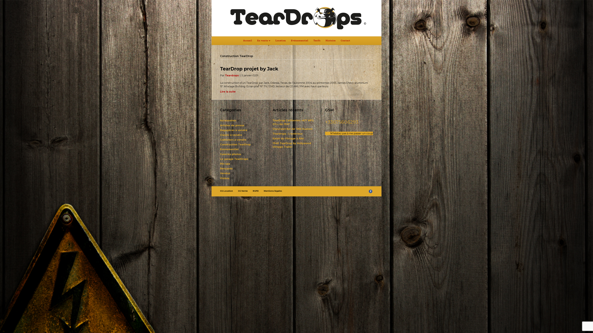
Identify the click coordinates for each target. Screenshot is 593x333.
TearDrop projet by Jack (249, 69)
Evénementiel (299, 40)
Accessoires (228, 120)
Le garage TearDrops (234, 159)
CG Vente (243, 191)
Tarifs (316, 40)
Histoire (331, 40)
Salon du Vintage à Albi (288, 138)
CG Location (226, 191)
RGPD (256, 191)
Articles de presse (232, 125)
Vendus (225, 173)
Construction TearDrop (235, 144)
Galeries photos (230, 154)
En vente (262, 40)
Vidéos (224, 178)
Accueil (247, 40)
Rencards (226, 168)
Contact (345, 40)
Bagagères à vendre (233, 130)
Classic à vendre (231, 135)
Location (280, 40)
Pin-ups (225, 163)
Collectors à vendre (233, 139)
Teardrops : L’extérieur (288, 133)
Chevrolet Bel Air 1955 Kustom (293, 128)
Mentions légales (273, 191)
